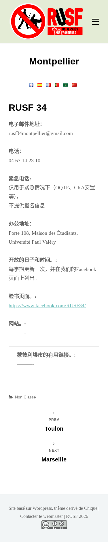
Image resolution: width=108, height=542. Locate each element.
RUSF (72, 516)
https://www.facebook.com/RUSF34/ (47, 305)
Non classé (25, 397)
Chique (90, 508)
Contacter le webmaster (41, 516)
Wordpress (42, 508)
